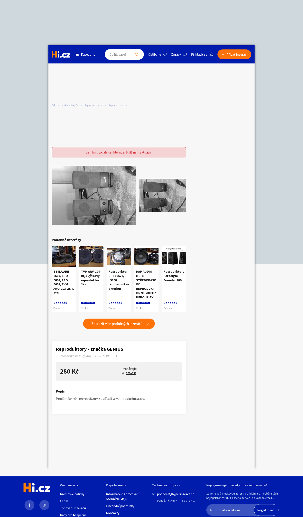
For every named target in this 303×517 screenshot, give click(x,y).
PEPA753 (131, 373)
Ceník (64, 501)
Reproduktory (116, 105)
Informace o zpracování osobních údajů (122, 496)
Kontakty (112, 513)
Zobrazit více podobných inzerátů (116, 323)
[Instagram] (44, 505)
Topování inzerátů (73, 508)
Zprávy (176, 54)
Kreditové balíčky (72, 494)
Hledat (136, 54)
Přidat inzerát (236, 54)
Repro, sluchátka (93, 105)
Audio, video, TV (69, 105)
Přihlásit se (199, 54)
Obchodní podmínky (120, 506)
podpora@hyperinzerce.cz (175, 494)
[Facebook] (29, 505)
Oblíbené (154, 54)
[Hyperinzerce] (61, 54)
